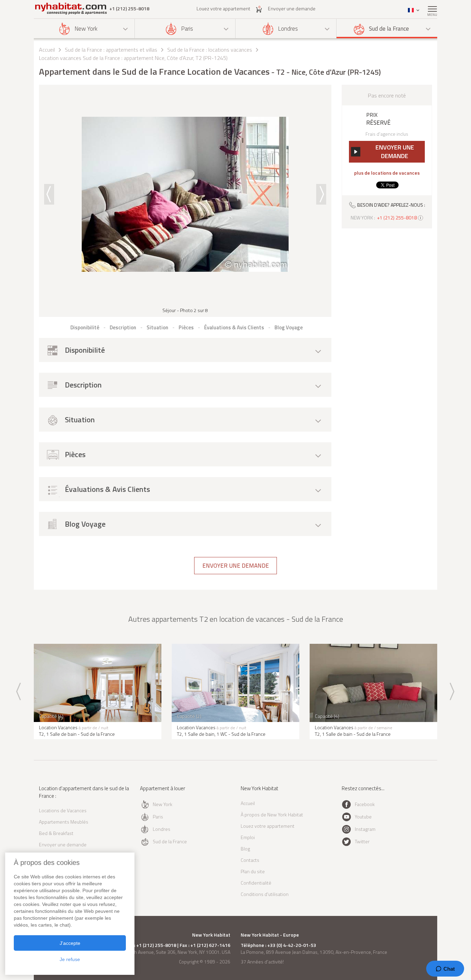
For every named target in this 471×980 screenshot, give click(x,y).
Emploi (248, 837)
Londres (288, 28)
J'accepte (70, 943)
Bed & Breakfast (56, 833)
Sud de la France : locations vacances (209, 49)
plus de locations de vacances (387, 172)
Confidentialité (256, 882)
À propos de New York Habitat (272, 814)
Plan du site (253, 871)
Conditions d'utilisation (265, 894)
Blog (245, 848)
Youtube (363, 816)
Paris (187, 28)
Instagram (365, 829)
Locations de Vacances (63, 810)
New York (86, 28)
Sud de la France (389, 28)
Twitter (362, 841)
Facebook (365, 804)
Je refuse (70, 959)
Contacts (250, 860)
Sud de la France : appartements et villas (111, 49)
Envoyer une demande (291, 8)
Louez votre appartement (223, 8)
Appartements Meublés (63, 821)
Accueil (47, 49)
